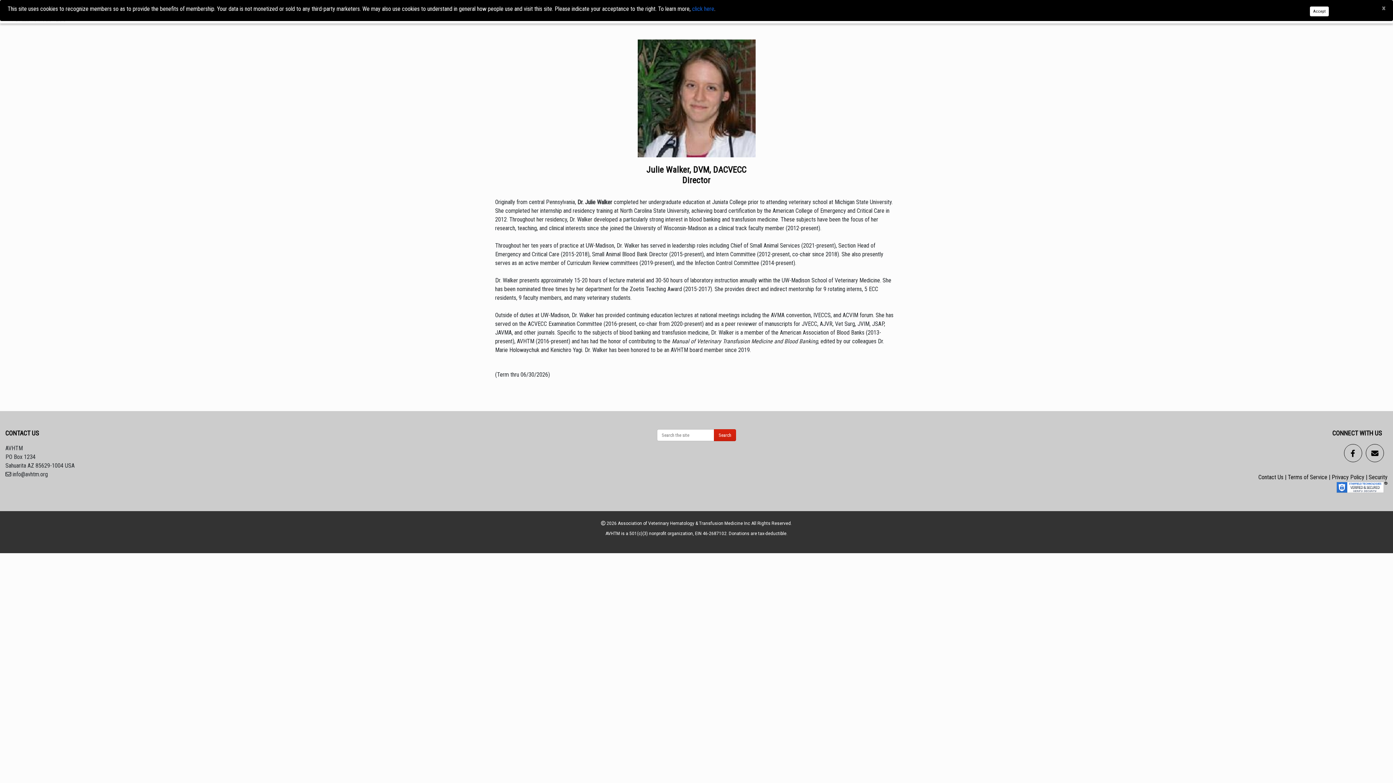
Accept (1319, 11)
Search (725, 435)
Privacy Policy (1348, 477)
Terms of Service (1307, 477)
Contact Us (1270, 477)
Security (1378, 477)
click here (703, 8)
